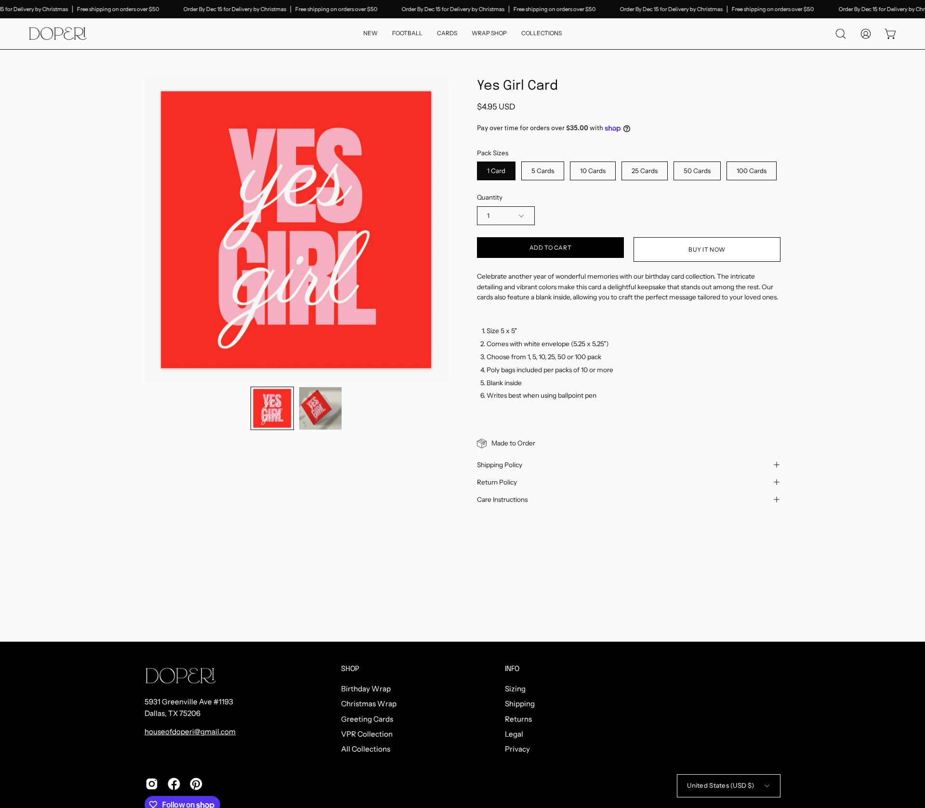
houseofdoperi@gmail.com (190, 731)
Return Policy (497, 482)
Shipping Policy (499, 465)
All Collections (365, 749)
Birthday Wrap (366, 688)
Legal (514, 734)
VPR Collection (367, 734)
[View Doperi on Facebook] (174, 784)
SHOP (350, 669)
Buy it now (707, 249)
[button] (541, 33)
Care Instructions (502, 499)
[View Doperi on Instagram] (152, 784)
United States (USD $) (720, 785)
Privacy (517, 749)
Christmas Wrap (368, 704)
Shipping (520, 704)
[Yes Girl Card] (272, 408)
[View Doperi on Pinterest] (196, 784)
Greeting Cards (367, 719)
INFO (512, 669)
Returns (518, 719)
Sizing (515, 688)
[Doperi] (58, 34)
